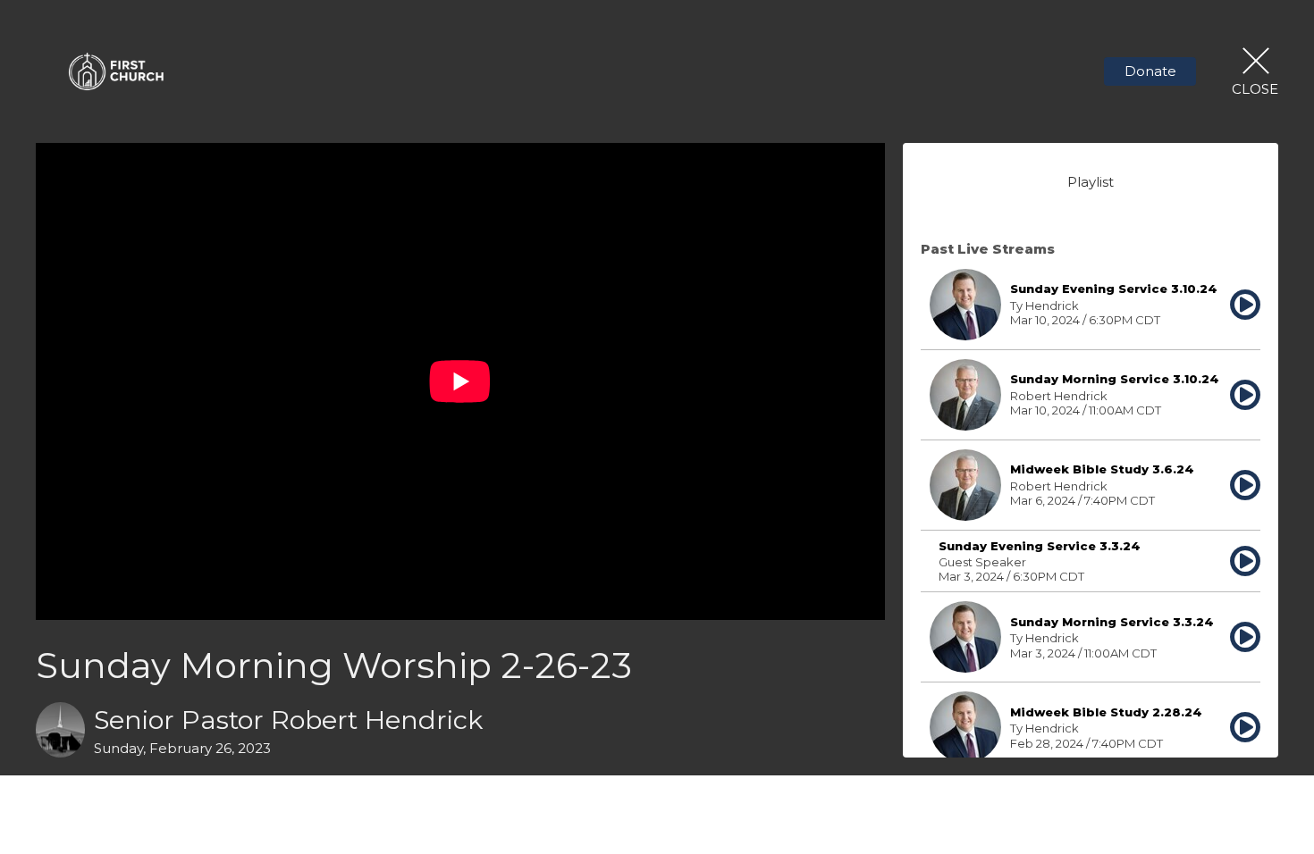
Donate (1150, 71)
